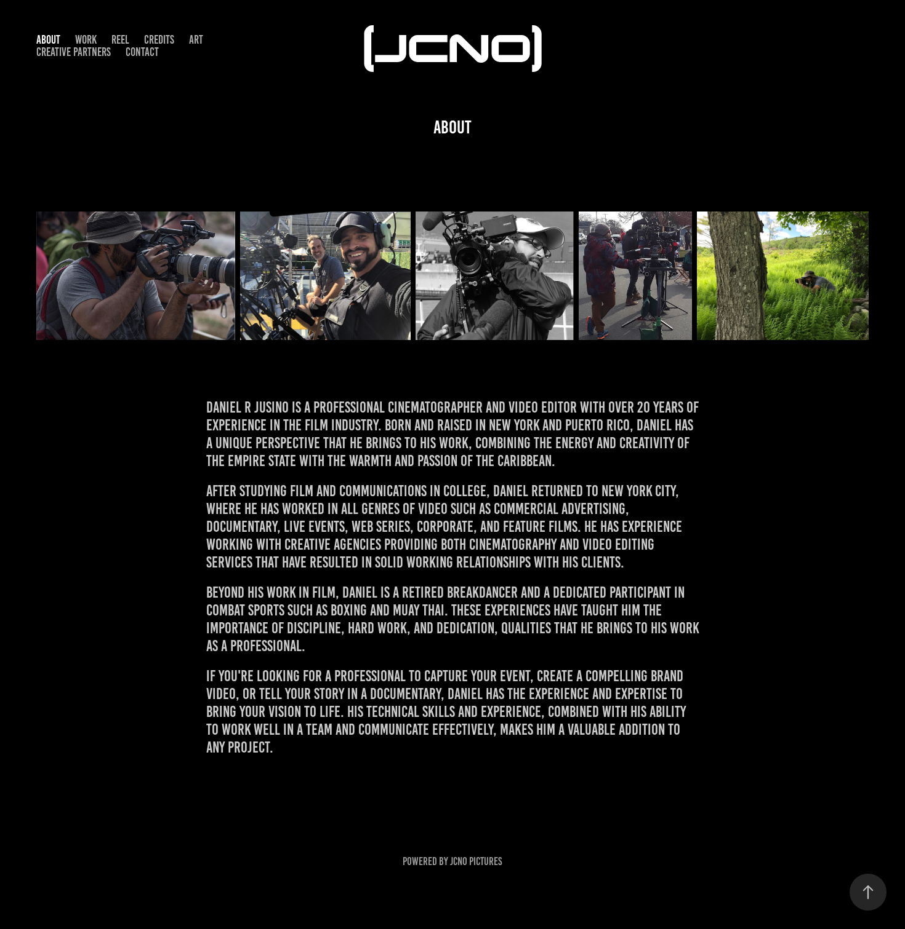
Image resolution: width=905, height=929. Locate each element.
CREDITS (159, 39)
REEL (120, 39)
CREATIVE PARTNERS (73, 51)
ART (196, 39)
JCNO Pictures (476, 861)
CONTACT (142, 51)
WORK (86, 39)
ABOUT (48, 39)
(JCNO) (453, 46)
